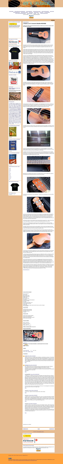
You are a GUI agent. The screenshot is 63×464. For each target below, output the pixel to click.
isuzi (12, 112)
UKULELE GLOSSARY (36, 12)
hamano (10, 111)
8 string (10, 169)
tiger (12, 121)
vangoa (14, 122)
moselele (16, 116)
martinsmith (10, 116)
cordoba (10, 107)
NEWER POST (25, 428)
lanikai (9, 114)
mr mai (18, 116)
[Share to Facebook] (35, 350)
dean (16, 107)
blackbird (12, 105)
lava (11, 114)
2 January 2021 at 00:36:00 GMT (34, 374)
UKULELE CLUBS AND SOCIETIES (45, 11)
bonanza (19, 105)
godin (14, 110)
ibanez (20, 111)
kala (20, 112)
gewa (13, 110)
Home (39, 428)
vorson (18, 122)
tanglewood (10, 121)
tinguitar (16, 121)
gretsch (20, 110)
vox (19, 122)
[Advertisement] (21, 9)
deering (18, 107)
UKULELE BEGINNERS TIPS (29, 11)
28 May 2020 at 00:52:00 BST (33, 365)
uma (12, 122)
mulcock (11, 117)
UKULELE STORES (31, 12)
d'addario (15, 107)
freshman (10, 110)
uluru (11, 122)
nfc (15, 117)
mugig (20, 116)
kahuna (16, 112)
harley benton (12, 111)
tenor (9, 179)
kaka (18, 112)
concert (26, 351)
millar (13, 116)
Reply (25, 362)
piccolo (10, 175)
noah (17, 117)
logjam (19, 114)
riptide (17, 119)
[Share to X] (34, 350)
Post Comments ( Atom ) (40, 431)
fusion (12, 110)
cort (11, 107)
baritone (10, 170)
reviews (32, 351)
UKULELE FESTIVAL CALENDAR (24, 12)
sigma (18, 120)
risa (18, 119)
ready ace (14, 119)
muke (9, 117)
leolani (12, 114)
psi (12, 119)
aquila (17, 103)
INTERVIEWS (35, 13)
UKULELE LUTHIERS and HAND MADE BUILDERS (20, 13)
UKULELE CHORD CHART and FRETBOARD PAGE (20, 11)
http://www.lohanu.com (26, 269)
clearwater (18, 106)
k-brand (14, 112)
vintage (16, 122)
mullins (13, 117)
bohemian (17, 105)
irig (9, 112)
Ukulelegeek (26, 365)
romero (10, 120)
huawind (18, 111)
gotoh (18, 110)
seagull (16, 120)
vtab (20, 122)
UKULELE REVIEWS (11, 11)
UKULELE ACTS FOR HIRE (29, 13)
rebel (16, 119)
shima (17, 120)
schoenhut (13, 120)
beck (17, 104)
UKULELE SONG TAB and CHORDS (37, 11)
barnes (13, 104)
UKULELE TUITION (52, 11)
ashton (11, 104)
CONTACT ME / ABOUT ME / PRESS (44, 13)
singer (20, 120)
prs (11, 119)
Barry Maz (27, 350)
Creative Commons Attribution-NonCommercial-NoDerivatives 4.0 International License (25, 460)
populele (10, 119)
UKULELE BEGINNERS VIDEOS (16, 12)
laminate (29, 351)
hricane (16, 111)
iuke (13, 112)
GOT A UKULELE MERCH (47, 12)
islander (11, 112)
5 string (10, 168)
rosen (11, 120)
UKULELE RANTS (41, 12)
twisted (19, 121)
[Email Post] (31, 350)
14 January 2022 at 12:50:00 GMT (33, 390)
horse (15, 111)
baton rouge (15, 104)
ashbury (10, 104)
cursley (13, 107)
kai (17, 112)
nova (18, 117)
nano (14, 117)
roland (20, 119)
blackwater (14, 105)
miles (11, 116)
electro (10, 174)
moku (14, 116)
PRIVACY (38, 13)
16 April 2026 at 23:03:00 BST (33, 403)
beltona (19, 104)
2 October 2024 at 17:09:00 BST (33, 395)
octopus (20, 117)
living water (17, 114)
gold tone (17, 110)
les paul (14, 114)
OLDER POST (51, 428)
